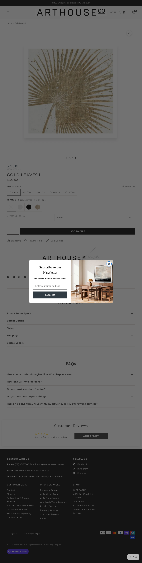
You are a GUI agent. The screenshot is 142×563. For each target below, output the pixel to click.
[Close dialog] (109, 263)
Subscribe (50, 295)
